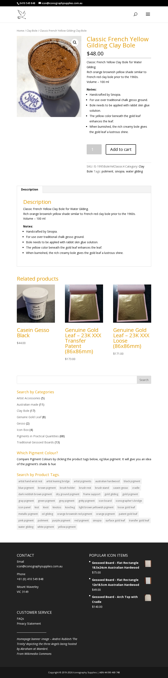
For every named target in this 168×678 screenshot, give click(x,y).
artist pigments (82, 481)
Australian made (27, 404)
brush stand (102, 488)
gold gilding (111, 494)
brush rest (85, 488)
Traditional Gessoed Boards (35, 442)
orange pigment (105, 514)
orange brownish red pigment (74, 514)
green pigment (46, 500)
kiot (37, 507)
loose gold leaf (126, 507)
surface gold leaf (115, 520)
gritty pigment (86, 500)
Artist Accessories (28, 398)
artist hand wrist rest (30, 481)
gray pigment (26, 500)
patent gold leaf (128, 514)
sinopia (119, 171)
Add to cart (121, 149)
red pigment (81, 520)
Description (29, 189)
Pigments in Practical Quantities (38, 436)
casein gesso (120, 488)
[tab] (30, 189)
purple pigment (61, 520)
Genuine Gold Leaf (29, 417)
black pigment (132, 481)
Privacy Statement (29, 623)
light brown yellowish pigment (96, 507)
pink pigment (26, 520)
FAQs (20, 619)
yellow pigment (67, 527)
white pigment (45, 527)
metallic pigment (28, 514)
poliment (107, 171)
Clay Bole (31, 30)
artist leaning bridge (58, 481)
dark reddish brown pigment (35, 494)
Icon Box (23, 430)
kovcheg (70, 507)
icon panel (24, 507)
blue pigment (26, 488)
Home (20, 30)
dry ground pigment (67, 494)
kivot (46, 507)
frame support (91, 494)
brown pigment (47, 488)
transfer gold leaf (139, 520)
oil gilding (47, 514)
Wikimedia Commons (37, 654)
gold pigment (130, 494)
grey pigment (66, 500)
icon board (105, 500)
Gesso (21, 423)
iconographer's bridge (129, 500)
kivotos (57, 507)
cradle (136, 488)
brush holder (67, 488)
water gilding (134, 171)
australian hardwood (107, 481)
